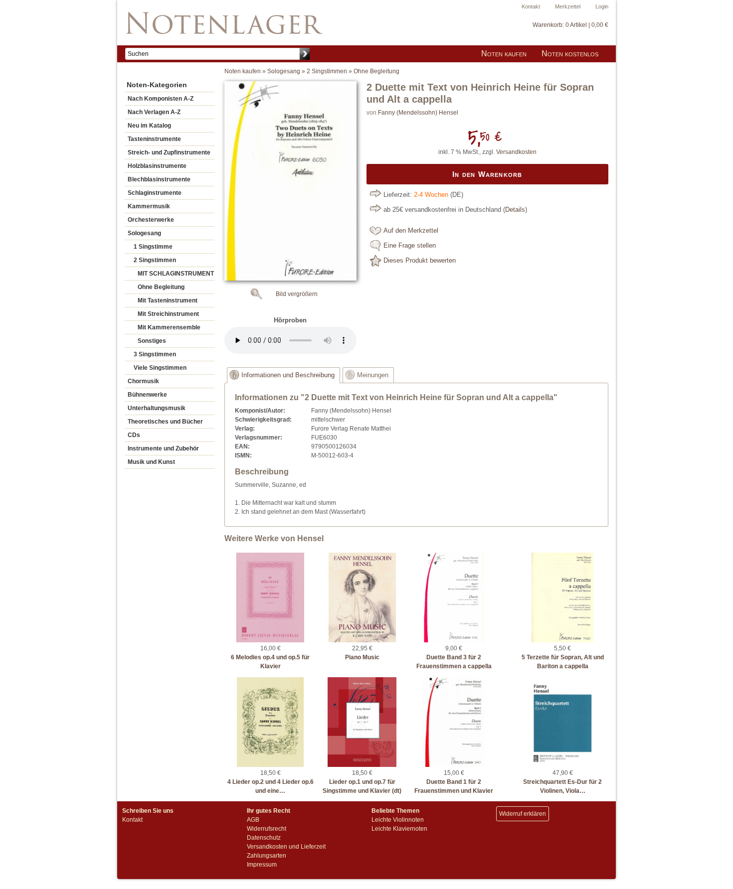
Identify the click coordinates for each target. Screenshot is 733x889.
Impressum (262, 864)
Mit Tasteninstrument (167, 300)
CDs (134, 435)
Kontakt (531, 6)
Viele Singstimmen (160, 367)
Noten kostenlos (570, 53)
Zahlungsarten (266, 855)
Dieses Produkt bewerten (419, 260)
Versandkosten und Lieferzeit (286, 846)
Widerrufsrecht (266, 828)
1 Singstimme (153, 246)
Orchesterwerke (151, 219)
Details (515, 209)
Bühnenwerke (147, 394)
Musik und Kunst (151, 461)
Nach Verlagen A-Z (154, 112)
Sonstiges (152, 340)
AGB (253, 819)
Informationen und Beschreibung (288, 375)
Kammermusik (149, 206)
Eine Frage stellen (409, 245)
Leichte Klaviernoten (399, 828)
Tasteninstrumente (154, 139)
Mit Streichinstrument (168, 313)
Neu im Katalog (149, 125)
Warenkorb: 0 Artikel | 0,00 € (570, 24)
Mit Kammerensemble (169, 327)
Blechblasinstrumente (159, 179)
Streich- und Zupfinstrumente (169, 152)
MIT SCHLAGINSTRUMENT (176, 273)
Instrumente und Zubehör (163, 448)
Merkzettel (567, 6)
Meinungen (372, 375)
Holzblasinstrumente (157, 165)
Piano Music (362, 657)
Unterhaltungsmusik (156, 408)
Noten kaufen (504, 53)
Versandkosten (516, 151)
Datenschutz (264, 837)
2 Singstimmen (155, 260)
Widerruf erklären (522, 813)
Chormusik (143, 381)
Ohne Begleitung (161, 287)
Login (601, 6)
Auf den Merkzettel (410, 230)
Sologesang (144, 233)
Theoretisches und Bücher (165, 421)
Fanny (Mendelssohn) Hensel (418, 112)
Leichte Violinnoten (397, 819)
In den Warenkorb (487, 174)
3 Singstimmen (155, 354)
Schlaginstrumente (155, 192)
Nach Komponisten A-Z (160, 98)
